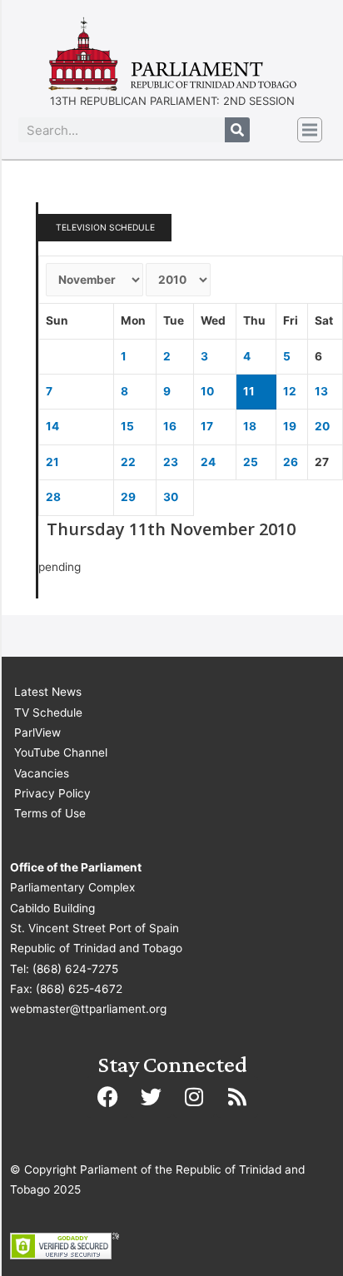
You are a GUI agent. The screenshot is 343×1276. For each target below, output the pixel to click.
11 (249, 391)
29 (128, 497)
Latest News (48, 691)
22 (128, 462)
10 (207, 391)
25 (250, 462)
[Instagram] (194, 1097)
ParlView (37, 732)
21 (52, 462)
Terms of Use (50, 813)
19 (289, 426)
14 (52, 426)
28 (53, 497)
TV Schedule (48, 712)
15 (127, 426)
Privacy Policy (52, 793)
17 (207, 426)
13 (321, 391)
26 (290, 462)
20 (322, 426)
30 (170, 497)
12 (289, 391)
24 (208, 462)
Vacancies (41, 773)
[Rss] (237, 1097)
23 (170, 462)
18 (249, 426)
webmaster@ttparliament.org (88, 1008)
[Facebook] (107, 1097)
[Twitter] (151, 1097)
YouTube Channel (60, 752)
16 (169, 426)
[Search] (237, 129)
